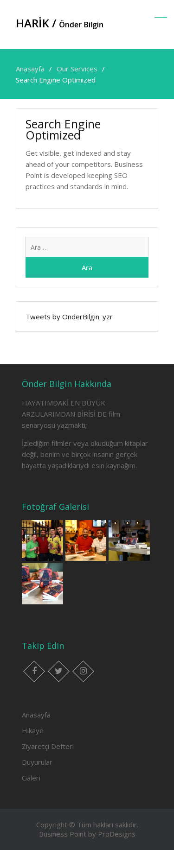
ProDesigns (116, 833)
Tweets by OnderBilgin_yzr (69, 316)
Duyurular (37, 762)
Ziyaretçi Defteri (48, 746)
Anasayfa (36, 714)
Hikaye (33, 730)
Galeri (31, 777)
